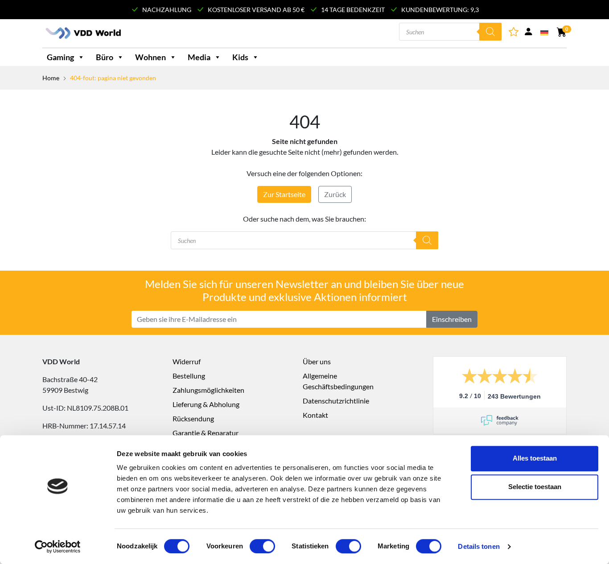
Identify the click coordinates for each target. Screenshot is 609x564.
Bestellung (189, 375)
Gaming (60, 57)
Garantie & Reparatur (206, 432)
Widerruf (187, 361)
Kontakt (315, 415)
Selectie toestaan (534, 486)
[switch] (262, 546)
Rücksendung (193, 418)
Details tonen (478, 546)
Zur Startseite (284, 194)
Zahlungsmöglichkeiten (208, 390)
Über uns (317, 361)
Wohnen (150, 57)
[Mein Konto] (528, 33)
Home (50, 78)
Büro (104, 57)
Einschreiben (452, 319)
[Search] (490, 32)
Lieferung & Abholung (206, 404)
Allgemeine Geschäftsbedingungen (338, 381)
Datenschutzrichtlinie (336, 400)
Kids (240, 57)
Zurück (335, 194)
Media (199, 57)
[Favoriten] (514, 33)
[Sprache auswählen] (545, 32)
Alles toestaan (535, 458)
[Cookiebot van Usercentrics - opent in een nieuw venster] (58, 546)
